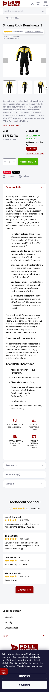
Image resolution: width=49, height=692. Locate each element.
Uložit (8, 172)
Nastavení (24, 676)
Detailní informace (12, 125)
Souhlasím (24, 684)
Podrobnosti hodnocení (34, 32)
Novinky (8, 622)
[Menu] (45, 3)
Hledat (42, 11)
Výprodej (9, 617)
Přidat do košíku (26, 162)
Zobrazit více (24, 589)
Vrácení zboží (11, 627)
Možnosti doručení (35, 154)
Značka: (11, 38)
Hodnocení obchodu (25, 502)
